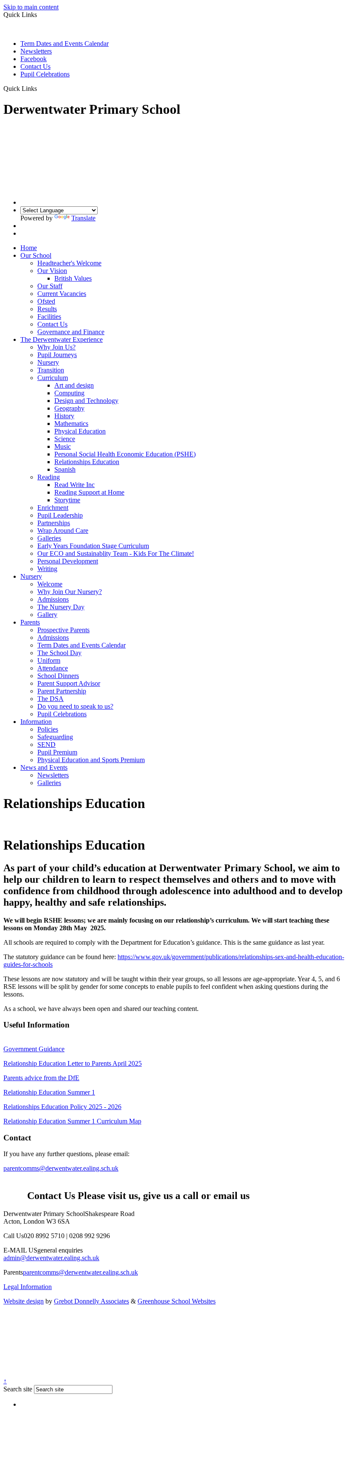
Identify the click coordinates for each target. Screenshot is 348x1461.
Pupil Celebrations (45, 74)
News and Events (43, 767)
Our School (35, 255)
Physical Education (80, 431)
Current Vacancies (61, 293)
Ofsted (46, 301)
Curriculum (52, 377)
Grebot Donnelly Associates (91, 1301)
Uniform (48, 660)
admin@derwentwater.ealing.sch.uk (51, 1257)
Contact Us (35, 66)
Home (28, 247)
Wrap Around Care (62, 530)
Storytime (67, 500)
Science (64, 438)
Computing (69, 393)
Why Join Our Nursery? (69, 591)
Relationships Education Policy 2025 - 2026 (62, 1106)
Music (62, 446)
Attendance (52, 668)
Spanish (65, 469)
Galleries (49, 538)
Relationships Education (86, 461)
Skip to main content (31, 7)
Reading (48, 477)
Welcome (49, 584)
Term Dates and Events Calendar (64, 43)
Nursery (48, 362)
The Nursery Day (60, 607)
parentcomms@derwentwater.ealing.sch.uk (60, 1168)
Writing (47, 568)
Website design (23, 1301)
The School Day (59, 652)
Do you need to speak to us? (75, 706)
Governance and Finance (70, 331)
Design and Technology (86, 400)
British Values (73, 278)
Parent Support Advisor (68, 683)
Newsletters (36, 51)
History (64, 415)
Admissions (53, 599)
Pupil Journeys (57, 354)
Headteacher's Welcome (69, 263)
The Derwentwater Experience (61, 339)
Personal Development (67, 561)
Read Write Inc (74, 484)
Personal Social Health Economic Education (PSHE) (125, 454)
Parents (30, 622)
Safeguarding (55, 736)
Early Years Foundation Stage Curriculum (93, 545)
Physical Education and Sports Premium (91, 759)
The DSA (50, 698)
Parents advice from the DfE (41, 1077)
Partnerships (53, 522)
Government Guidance (34, 1049)
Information (36, 721)
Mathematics (71, 423)
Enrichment (52, 507)
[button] (40, 88)
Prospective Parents (63, 629)
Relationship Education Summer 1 (49, 1092)
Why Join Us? (56, 347)
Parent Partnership (61, 691)
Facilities (49, 316)
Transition (50, 370)
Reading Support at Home (89, 492)
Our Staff (49, 286)
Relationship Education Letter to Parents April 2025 (72, 1063)
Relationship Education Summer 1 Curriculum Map (72, 1121)
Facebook (33, 58)
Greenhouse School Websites (177, 1301)
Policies (47, 729)
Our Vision (52, 270)
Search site (17, 1389)
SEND (46, 744)
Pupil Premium (57, 752)
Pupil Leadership (60, 515)
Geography (69, 408)
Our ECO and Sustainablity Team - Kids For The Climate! (115, 553)
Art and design (74, 385)
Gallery (47, 614)
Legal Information (27, 1286)
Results (47, 308)
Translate (83, 218)
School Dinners (58, 675)
